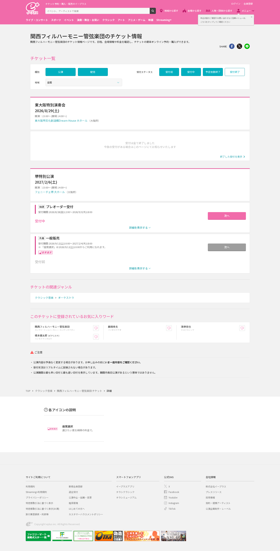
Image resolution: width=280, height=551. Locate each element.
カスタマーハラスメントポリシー (86, 514)
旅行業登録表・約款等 (37, 514)
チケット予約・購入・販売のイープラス (65, 3)
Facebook (174, 492)
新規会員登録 (75, 486)
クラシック (108, 20)
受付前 (169, 72)
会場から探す (194, 10)
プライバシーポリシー (37, 497)
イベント (69, 20)
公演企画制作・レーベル (218, 508)
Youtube (173, 497)
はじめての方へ (77, 508)
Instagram (174, 503)
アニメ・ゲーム (136, 20)
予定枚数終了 (213, 72)
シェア (231, 46)
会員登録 (248, 3)
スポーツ (56, 20)
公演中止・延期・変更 (80, 497)
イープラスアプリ (125, 486)
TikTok (172, 508)
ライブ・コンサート (37, 20)
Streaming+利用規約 (36, 492)
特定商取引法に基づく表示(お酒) (42, 508)
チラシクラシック (125, 492)
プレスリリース (214, 492)
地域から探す (171, 10)
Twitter (239, 46)
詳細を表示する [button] (138, 227)
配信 (92, 72)
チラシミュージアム (126, 497)
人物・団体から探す (222, 10)
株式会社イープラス (216, 486)
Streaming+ (164, 20)
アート (121, 20)
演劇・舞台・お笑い (88, 20)
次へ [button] (227, 216)
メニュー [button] (246, 10)
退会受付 (73, 492)
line (247, 46)
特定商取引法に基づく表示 (39, 503)
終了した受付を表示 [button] (231, 156)
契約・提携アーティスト (218, 503)
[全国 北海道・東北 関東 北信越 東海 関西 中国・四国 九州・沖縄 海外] (84, 82)
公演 (60, 72)
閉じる (251, 16)
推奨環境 (73, 503)
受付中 (191, 72)
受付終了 (235, 72)
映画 (150, 20)
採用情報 (210, 497)
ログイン (235, 3)
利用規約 (30, 486)
